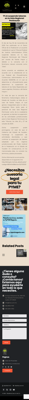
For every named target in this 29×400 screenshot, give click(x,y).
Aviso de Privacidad (11, 360)
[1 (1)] (14, 215)
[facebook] (15, 5)
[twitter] (18, 5)
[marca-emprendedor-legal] (7, 2)
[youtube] (11, 367)
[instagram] (15, 8)
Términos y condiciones (12, 363)
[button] (3, 255)
